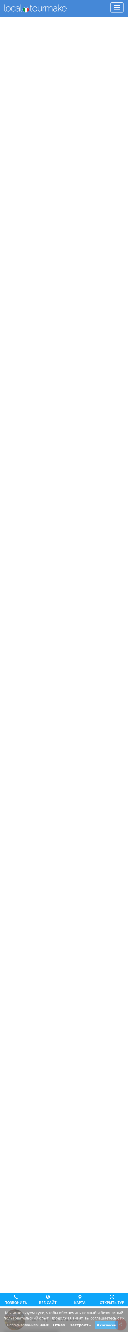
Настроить (80, 1325)
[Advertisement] (64, 24)
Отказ (59, 1325)
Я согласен (106, 1325)
